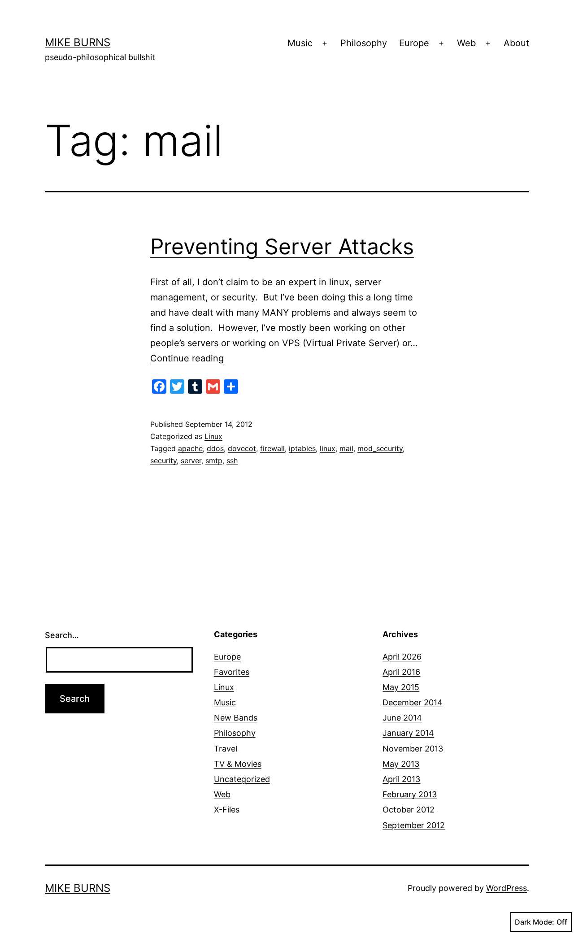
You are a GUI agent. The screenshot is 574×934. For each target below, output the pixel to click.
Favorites (231, 672)
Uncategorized (242, 779)
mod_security (380, 448)
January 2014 (408, 733)
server (191, 460)
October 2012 (409, 809)
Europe (414, 43)
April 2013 (401, 779)
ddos (215, 448)
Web (466, 43)
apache (190, 448)
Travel (225, 748)
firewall (272, 448)
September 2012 (414, 825)
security (163, 460)
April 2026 (402, 656)
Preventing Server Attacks (282, 246)
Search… (62, 635)
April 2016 (401, 672)
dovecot (242, 448)
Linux (213, 436)
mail (346, 448)
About (516, 43)
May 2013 (401, 764)
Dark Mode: (534, 921)
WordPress (506, 888)
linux (327, 448)
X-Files (226, 809)
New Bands (235, 717)
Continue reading (187, 358)
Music (300, 43)
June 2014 (402, 717)
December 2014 (413, 702)
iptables (302, 448)
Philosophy (363, 43)
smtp (213, 460)
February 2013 (410, 794)
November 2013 (413, 748)
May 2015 (401, 687)
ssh (232, 460)
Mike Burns (77, 42)
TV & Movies (237, 764)
